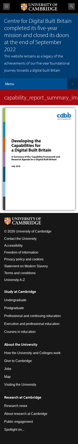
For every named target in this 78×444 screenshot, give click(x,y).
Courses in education (20, 331)
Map (7, 376)
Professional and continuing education (32, 316)
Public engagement (18, 421)
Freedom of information (21, 252)
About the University (20, 344)
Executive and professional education (31, 324)
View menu (6, 6)
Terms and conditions (20, 273)
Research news (15, 406)
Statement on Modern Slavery (26, 266)
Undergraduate (15, 300)
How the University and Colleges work (32, 353)
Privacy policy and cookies (23, 259)
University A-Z (14, 280)
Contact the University (20, 238)
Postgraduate (14, 308)
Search (71, 6)
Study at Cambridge (20, 291)
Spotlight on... (14, 429)
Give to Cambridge (18, 361)
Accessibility (13, 245)
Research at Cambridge (22, 397)
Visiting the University (20, 384)
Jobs (7, 369)
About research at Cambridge (25, 413)
